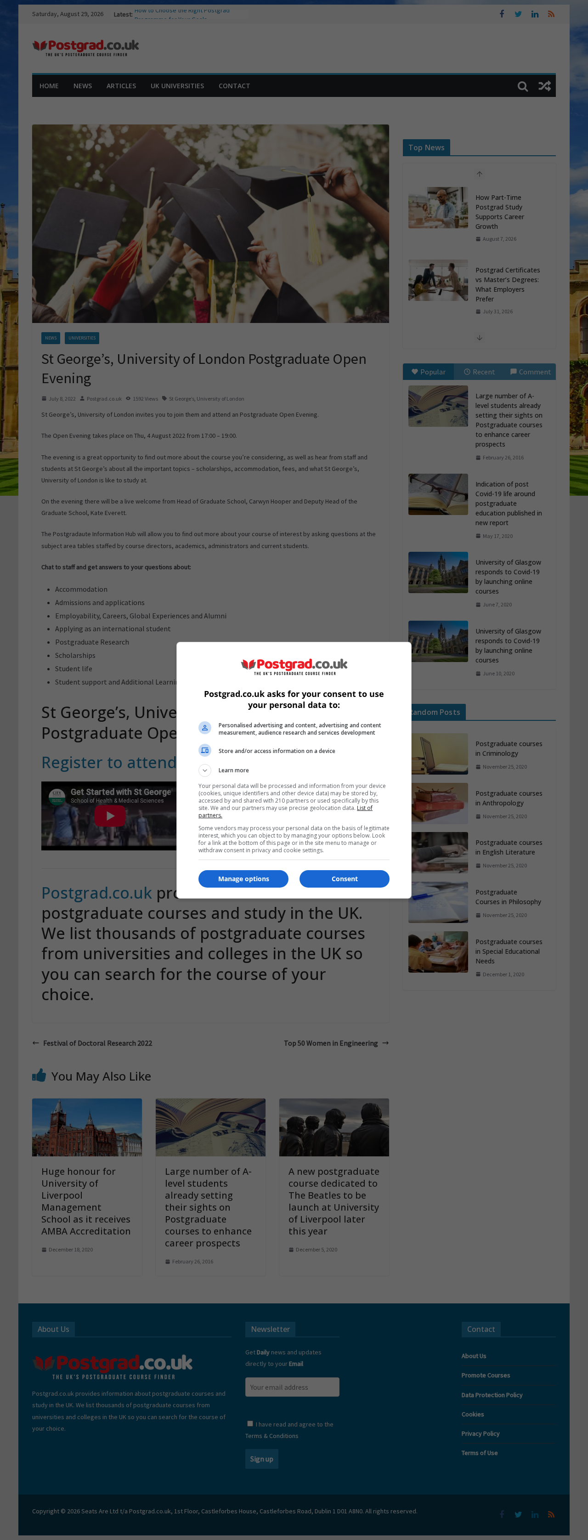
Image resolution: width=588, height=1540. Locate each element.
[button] (294, 770)
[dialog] (294, 770)
